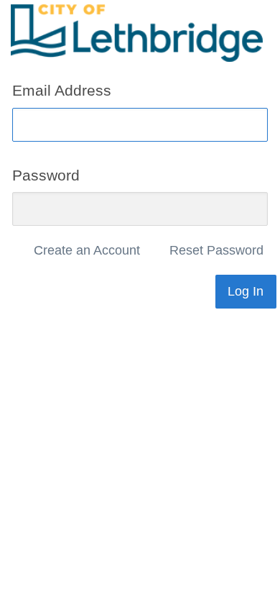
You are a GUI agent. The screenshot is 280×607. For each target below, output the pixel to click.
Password (46, 174)
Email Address (61, 90)
